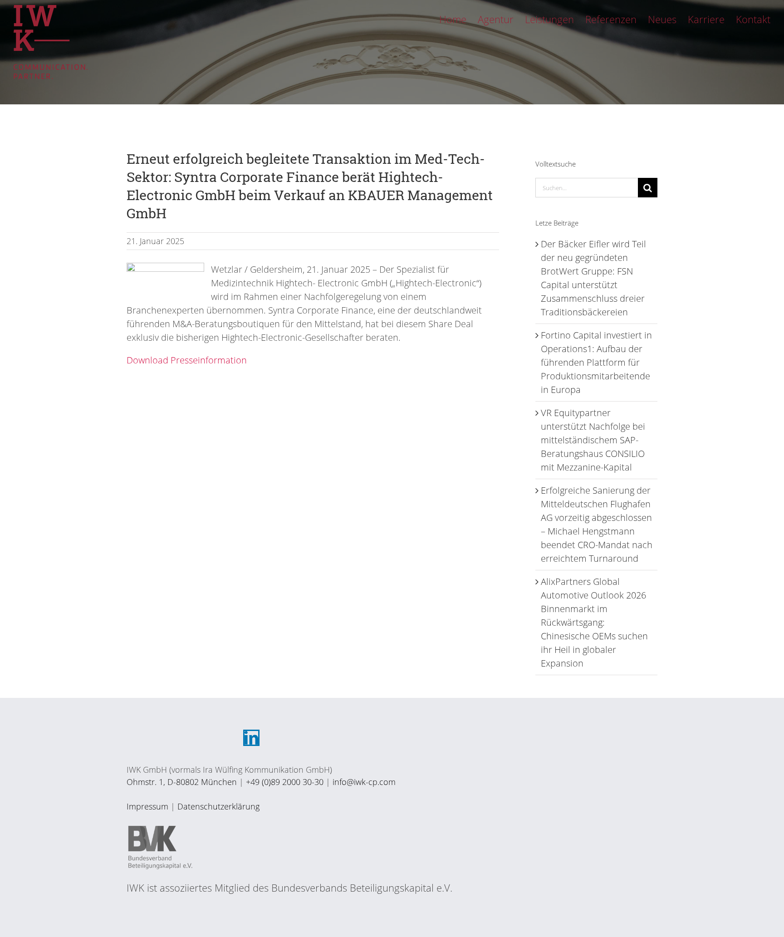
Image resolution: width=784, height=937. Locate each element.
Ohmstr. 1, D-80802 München (182, 781)
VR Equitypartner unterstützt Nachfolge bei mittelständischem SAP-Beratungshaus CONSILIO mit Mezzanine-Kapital (593, 440)
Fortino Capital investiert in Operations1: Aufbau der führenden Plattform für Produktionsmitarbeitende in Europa (596, 362)
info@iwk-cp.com (364, 781)
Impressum (147, 806)
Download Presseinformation (187, 360)
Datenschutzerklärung (218, 806)
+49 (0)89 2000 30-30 (284, 781)
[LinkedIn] (251, 738)
